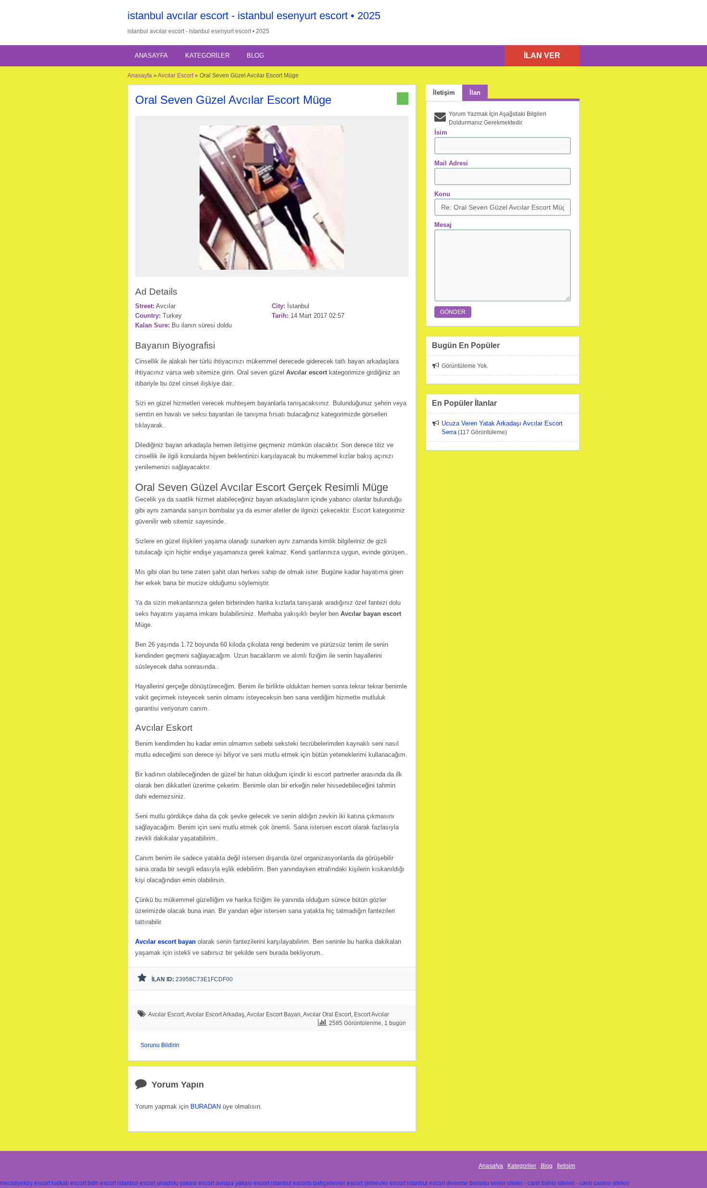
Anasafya (491, 1166)
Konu (442, 194)
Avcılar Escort (175, 75)
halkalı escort (68, 1183)
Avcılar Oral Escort (327, 1014)
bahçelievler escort (338, 1183)
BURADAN (205, 1106)
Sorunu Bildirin (159, 1045)
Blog (255, 55)
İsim (440, 132)
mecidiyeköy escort (25, 1183)
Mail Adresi (451, 163)
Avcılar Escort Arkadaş (215, 1014)
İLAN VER (542, 55)
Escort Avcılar (371, 1014)
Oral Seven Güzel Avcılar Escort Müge (233, 99)
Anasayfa (151, 55)
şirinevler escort (384, 1183)
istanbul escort (136, 1183)
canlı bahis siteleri (551, 1183)
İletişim (566, 1166)
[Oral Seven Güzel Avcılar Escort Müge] (272, 272)
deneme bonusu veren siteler (484, 1183)
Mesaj (443, 224)
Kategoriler (207, 55)
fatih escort (102, 1183)
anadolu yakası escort (185, 1183)
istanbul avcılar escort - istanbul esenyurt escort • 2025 (253, 16)
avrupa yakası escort (242, 1183)
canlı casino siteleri (605, 1183)
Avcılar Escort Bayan (274, 1014)
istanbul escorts (291, 1183)
